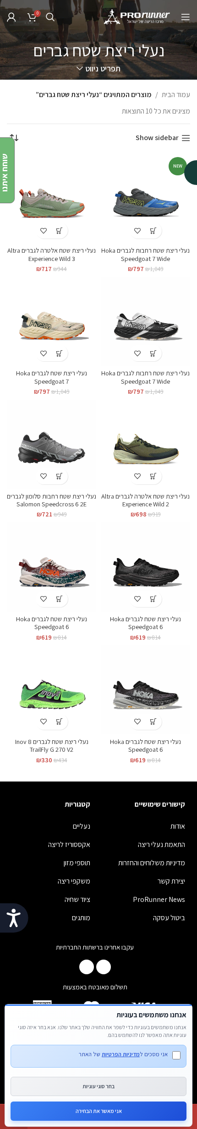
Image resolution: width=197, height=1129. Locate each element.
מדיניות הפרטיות (121, 1054)
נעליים (81, 826)
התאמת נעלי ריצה (161, 844)
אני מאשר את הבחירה (99, 1110)
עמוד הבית (176, 94)
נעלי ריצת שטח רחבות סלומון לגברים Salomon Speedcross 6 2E (51, 500)
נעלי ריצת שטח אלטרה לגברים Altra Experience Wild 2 (145, 500)
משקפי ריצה (74, 881)
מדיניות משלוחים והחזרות (151, 863)
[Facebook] (103, 967)
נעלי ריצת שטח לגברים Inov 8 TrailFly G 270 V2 (51, 745)
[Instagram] (86, 967)
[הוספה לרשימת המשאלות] (138, 231)
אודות (177, 826)
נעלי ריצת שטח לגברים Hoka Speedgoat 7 (51, 377)
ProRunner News (159, 899)
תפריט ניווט (102, 69)
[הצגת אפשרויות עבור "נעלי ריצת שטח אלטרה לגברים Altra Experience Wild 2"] (154, 476)
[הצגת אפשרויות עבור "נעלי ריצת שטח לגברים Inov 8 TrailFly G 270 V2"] (60, 722)
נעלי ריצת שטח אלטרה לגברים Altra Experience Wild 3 (51, 254)
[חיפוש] (50, 17)
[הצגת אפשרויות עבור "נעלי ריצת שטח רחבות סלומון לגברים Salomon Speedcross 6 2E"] (60, 476)
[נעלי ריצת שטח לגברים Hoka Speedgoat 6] (145, 567)
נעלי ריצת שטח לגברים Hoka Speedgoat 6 (145, 622)
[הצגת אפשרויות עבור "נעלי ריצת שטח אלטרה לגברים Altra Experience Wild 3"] (60, 231)
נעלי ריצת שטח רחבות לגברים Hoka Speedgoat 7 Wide (145, 254)
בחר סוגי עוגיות (98, 1086)
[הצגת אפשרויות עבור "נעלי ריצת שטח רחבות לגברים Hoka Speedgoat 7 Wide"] (154, 231)
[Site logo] (137, 16)
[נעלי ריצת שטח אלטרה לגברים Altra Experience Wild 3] (51, 198)
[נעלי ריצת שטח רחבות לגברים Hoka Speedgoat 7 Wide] (145, 321)
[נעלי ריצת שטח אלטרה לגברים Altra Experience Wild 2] (145, 444)
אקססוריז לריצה (69, 844)
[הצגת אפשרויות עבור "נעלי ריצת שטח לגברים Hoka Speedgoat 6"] (154, 599)
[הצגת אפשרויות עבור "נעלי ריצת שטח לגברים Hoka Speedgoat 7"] (60, 353)
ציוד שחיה (77, 899)
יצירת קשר (171, 881)
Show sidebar (157, 138)
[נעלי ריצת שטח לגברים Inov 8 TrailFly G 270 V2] (51, 689)
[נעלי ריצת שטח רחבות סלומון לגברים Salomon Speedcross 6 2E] (51, 444)
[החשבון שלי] (11, 17)
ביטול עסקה (169, 918)
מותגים (81, 918)
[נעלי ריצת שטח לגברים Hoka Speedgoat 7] (51, 321)
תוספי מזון (77, 863)
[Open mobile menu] (185, 17)
